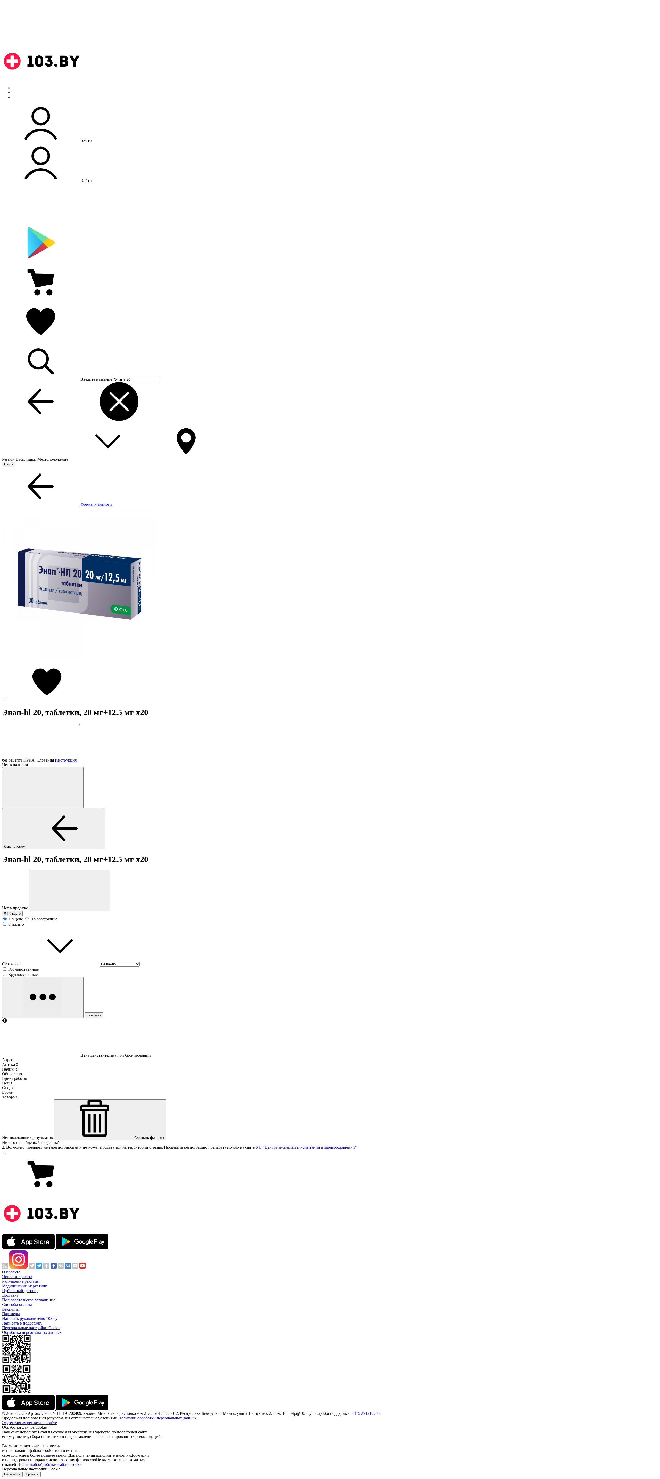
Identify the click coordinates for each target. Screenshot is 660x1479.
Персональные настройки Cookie (31, 1328)
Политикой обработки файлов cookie (49, 1464)
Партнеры (11, 1314)
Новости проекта (17, 1276)
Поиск (18, 88)
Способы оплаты (17, 1304)
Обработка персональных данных (32, 1332)
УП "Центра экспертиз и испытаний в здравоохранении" (306, 1147)
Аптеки (19, 92)
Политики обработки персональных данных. (157, 1418)
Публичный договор (20, 1290)
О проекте (11, 1272)
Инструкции (23, 97)
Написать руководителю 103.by (29, 1318)
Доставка (10, 1295)
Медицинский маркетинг (24, 1286)
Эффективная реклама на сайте (29, 1422)
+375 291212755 (366, 1413)
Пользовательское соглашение (28, 1300)
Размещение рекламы (21, 1281)
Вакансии (10, 1309)
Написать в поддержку (22, 1323)
